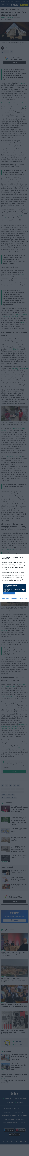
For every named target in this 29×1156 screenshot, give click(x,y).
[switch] (23, 590)
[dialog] (14, 578)
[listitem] (14, 586)
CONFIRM (9, 593)
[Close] (26, 557)
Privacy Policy (23, 598)
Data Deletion (5, 598)
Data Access (14, 598)
